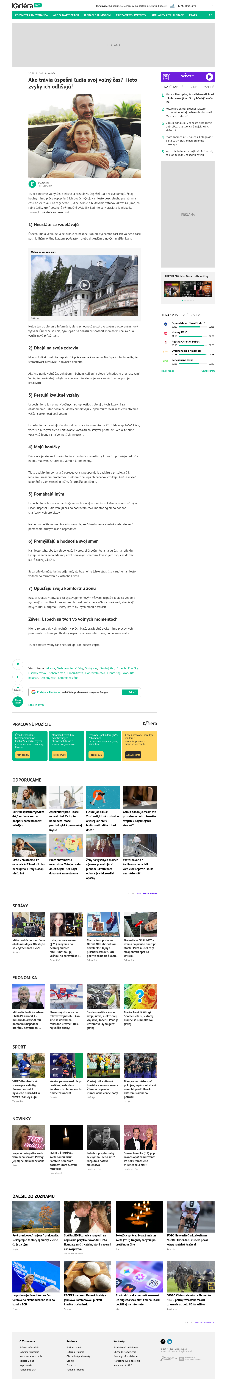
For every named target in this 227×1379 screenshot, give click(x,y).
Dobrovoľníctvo (95, 673)
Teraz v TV (169, 315)
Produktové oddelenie (126, 1347)
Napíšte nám (26, 1365)
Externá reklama (75, 1351)
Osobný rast (48, 678)
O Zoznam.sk (27, 1341)
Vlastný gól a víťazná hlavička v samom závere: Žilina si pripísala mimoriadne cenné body (103, 1087)
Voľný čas (91, 668)
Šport (14, 1165)
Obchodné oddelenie (125, 1351)
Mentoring (114, 673)
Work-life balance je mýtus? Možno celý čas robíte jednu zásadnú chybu (189, 153)
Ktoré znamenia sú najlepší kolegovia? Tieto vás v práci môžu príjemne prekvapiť (189, 140)
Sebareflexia (57, 673)
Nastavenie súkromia (31, 1356)
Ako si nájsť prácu (66, 15)
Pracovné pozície (31, 724)
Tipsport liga (18, 1101)
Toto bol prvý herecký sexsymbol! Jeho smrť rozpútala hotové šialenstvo (101, 1159)
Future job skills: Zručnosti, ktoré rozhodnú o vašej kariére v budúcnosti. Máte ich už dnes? (189, 112)
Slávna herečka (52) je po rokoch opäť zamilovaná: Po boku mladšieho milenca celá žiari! (140, 1159)
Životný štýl (106, 668)
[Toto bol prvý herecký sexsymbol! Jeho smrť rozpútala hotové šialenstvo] (103, 1137)
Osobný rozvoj (37, 673)
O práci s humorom (97, 15)
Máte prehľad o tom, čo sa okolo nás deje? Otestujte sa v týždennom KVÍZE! (28, 944)
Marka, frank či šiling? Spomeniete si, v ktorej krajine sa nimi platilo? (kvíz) (138, 1018)
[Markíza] (165, 324)
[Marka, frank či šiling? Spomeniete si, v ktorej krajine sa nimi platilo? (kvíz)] (140, 996)
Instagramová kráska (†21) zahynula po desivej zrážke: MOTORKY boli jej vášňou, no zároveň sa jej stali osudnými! (65, 948)
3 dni (194, 87)
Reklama (72, 1341)
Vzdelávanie (65, 668)
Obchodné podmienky (78, 1356)
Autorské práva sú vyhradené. (176, 1351)
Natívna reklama (75, 1369)
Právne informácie (29, 1347)
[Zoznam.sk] (169, 1359)
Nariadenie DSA (28, 1369)
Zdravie (50, 668)
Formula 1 (54, 1097)
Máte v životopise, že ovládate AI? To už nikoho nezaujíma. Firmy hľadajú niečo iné (190, 98)
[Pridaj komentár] (18, 664)
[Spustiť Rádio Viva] (187, 75)
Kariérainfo (50, 73)
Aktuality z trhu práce (167, 15)
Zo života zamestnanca (31, 15)
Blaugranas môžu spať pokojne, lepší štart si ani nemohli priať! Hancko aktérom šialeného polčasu (140, 1089)
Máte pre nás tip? (123, 1365)
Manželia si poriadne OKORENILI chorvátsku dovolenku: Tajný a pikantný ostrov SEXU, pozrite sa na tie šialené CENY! (102, 948)
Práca (193, 15)
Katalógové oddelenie (125, 1356)
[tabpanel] (188, 125)
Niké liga (91, 1097)
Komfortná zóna (68, 678)
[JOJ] (165, 333)
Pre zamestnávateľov (131, 15)
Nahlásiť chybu (36, 704)
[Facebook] (162, 1342)
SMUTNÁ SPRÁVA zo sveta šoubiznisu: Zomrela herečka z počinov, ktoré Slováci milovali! (63, 1161)
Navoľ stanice (167, 370)
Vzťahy (79, 668)
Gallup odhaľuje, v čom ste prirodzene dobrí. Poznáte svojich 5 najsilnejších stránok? (189, 126)
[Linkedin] (169, 1342)
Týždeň (208, 87)
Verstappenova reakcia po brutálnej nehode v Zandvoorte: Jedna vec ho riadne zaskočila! (66, 1087)
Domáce (16, 952)
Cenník (70, 1360)
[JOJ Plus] (165, 361)
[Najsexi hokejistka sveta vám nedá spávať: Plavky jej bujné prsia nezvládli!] (28, 1137)
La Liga (127, 1101)
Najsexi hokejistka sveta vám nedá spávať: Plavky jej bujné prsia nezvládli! (28, 1157)
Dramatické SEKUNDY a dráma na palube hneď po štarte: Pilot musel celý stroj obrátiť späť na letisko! (140, 948)
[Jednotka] (165, 342)
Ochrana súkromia (29, 1351)
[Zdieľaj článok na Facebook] (18, 677)
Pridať (132, 692)
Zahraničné (55, 960)
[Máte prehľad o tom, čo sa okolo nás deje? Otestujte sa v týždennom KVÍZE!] (28, 924)
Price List (71, 1365)
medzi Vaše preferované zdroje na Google (72, 692)
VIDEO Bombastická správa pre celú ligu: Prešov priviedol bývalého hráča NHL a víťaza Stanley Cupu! (26, 1089)
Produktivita (75, 673)
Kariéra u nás (27, 1360)
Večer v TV (191, 315)
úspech (121, 668)
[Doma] (165, 351)
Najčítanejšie (175, 87)
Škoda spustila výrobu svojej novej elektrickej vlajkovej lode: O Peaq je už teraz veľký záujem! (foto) (102, 1020)
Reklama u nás (74, 1347)
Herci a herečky (56, 1173)
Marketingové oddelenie (127, 1360)
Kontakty (119, 1341)
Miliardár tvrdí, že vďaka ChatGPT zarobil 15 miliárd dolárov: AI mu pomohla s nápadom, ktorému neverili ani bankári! (27, 1020)
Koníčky (133, 668)
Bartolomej (144, 5)
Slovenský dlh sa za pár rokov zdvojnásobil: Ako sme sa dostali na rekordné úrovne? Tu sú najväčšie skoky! (65, 1020)
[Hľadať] (211, 15)
